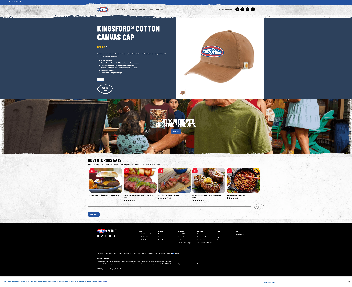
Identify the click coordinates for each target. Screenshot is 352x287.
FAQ (237, 231)
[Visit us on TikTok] (102, 236)
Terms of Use (136, 253)
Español (177, 253)
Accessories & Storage (184, 243)
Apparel (219, 237)
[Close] (349, 282)
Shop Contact (109, 253)
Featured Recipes (163, 237)
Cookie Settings (269, 282)
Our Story (200, 231)
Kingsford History (202, 234)
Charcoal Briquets (183, 234)
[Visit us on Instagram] (106, 236)
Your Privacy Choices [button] (164, 253)
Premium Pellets (182, 237)
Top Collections (162, 240)
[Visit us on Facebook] (98, 236)
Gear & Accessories (222, 234)
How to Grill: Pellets (144, 237)
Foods (179, 240)
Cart (218, 240)
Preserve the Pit (201, 237)
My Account (240, 234)
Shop (218, 231)
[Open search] (247, 9)
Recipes (160, 231)
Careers (120, 253)
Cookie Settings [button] (152, 253)
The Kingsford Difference (204, 243)
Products (181, 231)
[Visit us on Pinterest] (114, 236)
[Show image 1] (182, 92)
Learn (140, 231)
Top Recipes (161, 234)
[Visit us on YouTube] (110, 236)
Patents (144, 253)
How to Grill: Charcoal (145, 234)
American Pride (201, 240)
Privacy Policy (127, 253)
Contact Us (100, 253)
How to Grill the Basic (145, 240)
